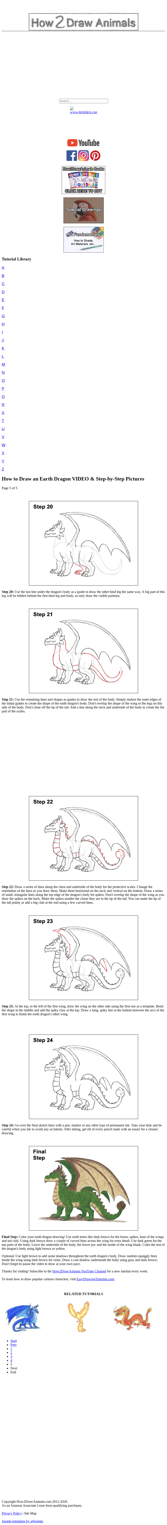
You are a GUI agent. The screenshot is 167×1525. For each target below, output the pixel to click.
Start (13, 1341)
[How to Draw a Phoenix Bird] (78, 1333)
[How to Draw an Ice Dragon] (24, 1333)
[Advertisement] (83, 66)
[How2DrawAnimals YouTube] (84, 146)
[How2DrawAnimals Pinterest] (95, 160)
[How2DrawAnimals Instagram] (83, 160)
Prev (13, 1345)
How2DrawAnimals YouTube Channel (79, 1271)
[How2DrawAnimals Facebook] (71, 160)
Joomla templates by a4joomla (22, 1521)
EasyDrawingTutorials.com (95, 1279)
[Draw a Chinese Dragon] (133, 1333)
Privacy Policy (12, 1513)
